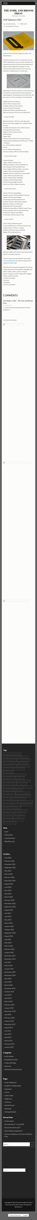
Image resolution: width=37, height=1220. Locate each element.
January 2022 (9, 952)
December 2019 (9, 988)
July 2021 (7, 962)
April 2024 (8, 894)
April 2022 (8, 943)
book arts (23, 760)
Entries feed (8, 835)
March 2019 (8, 1001)
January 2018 (9, 1021)
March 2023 (8, 923)
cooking (8, 772)
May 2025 (7, 871)
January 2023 (9, 926)
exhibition (10, 781)
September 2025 (10, 867)
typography (11, 814)
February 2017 (9, 1044)
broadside (23, 766)
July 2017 (7, 1031)
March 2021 (8, 965)
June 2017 (7, 1034)
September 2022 (10, 933)
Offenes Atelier (18, 799)
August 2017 (8, 1028)
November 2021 (10, 959)
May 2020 (7, 979)
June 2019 (7, 995)
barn (25, 757)
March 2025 (8, 874)
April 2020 (8, 982)
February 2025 (9, 877)
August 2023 (8, 910)
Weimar (8, 817)
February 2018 (9, 1018)
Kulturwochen (9, 1121)
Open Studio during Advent (13, 1131)
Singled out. (8, 1099)
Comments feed (9, 838)
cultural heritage (14, 775)
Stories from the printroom (13, 1069)
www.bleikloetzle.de (11, 260)
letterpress (13, 790)
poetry (16, 805)
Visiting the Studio (10, 1112)
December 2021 (9, 956)
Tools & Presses (9, 1105)
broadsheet (10, 766)
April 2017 (8, 1037)
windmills (8, 820)
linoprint (9, 796)
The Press (7, 1102)
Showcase (7, 1066)
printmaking (12, 808)
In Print (6, 1092)
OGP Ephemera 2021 (12, 20)
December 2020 (9, 972)
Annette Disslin (10, 24)
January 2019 (9, 1008)
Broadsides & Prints (12, 26)
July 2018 (7, 1014)
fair (20, 781)
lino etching (22, 793)
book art (10, 760)
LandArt (28, 787)
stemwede (21, 811)
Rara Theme (19, 1204)
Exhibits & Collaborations (12, 1086)
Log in (6, 832)
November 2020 (10, 975)
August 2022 (8, 936)
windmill (18, 817)
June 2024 (7, 887)
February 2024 (9, 900)
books (23, 763)
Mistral (7, 799)
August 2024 (8, 884)
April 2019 (8, 998)
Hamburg (22, 784)
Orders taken (8, 1096)
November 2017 (10, 1024)
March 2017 (8, 1041)
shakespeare (9, 811)
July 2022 (7, 939)
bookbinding (11, 763)
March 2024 (8, 897)
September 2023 (10, 907)
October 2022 (9, 930)
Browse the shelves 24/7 (12, 1128)
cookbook (19, 769)
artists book (12, 757)
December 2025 (9, 864)
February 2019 (9, 1005)
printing (27, 805)
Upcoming (7, 1109)
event (20, 778)
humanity (8, 787)
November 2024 (10, 881)
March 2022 (8, 946)
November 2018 (10, 1011)
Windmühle (18, 820)
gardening (10, 784)
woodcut (10, 823)
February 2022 (9, 949)
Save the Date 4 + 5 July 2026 (14, 1124)
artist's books (12, 754)
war (22, 814)
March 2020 (8, 985)
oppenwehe (25, 802)
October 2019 (9, 992)
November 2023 (10, 903)
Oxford (7, 805)
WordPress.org (9, 841)
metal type (23, 796)
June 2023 (7, 916)
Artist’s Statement (10, 1082)
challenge (8, 769)
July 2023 (7, 913)
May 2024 (7, 890)
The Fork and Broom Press (18, 12)
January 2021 (9, 969)
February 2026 (9, 861)
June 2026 (7, 858)
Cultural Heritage (10, 1063)
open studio (10, 802)
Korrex (18, 787)
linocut (9, 793)
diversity (9, 778)
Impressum (8, 1089)
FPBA (27, 781)
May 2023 (7, 920)
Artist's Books (9, 1056)
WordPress (18, 1207)
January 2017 (9, 1047)
